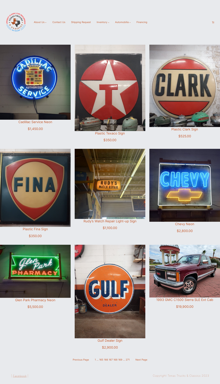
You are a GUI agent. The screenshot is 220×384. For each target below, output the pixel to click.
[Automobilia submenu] (130, 22)
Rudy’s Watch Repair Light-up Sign (110, 221)
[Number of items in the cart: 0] (213, 22)
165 (101, 359)
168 (115, 359)
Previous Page (81, 359)
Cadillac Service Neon (35, 122)
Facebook (20, 376)
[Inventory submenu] (108, 22)
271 (128, 359)
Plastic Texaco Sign (110, 133)
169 (120, 359)
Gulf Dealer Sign (110, 340)
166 (106, 359)
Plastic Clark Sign (184, 129)
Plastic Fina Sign (35, 229)
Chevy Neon (184, 224)
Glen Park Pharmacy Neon (35, 300)
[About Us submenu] (45, 22)
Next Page (141, 359)
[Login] (208, 22)
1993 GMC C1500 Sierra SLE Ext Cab (184, 300)
